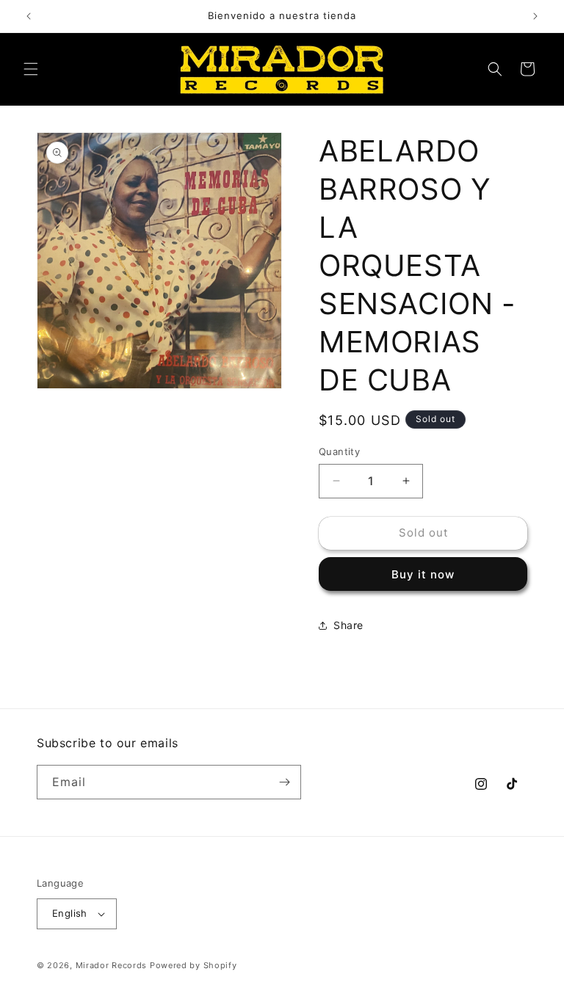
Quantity (339, 451)
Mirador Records (112, 965)
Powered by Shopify (193, 965)
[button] (31, 69)
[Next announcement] (535, 16)
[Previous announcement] (28, 16)
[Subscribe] (284, 782)
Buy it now (423, 574)
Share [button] (348, 625)
